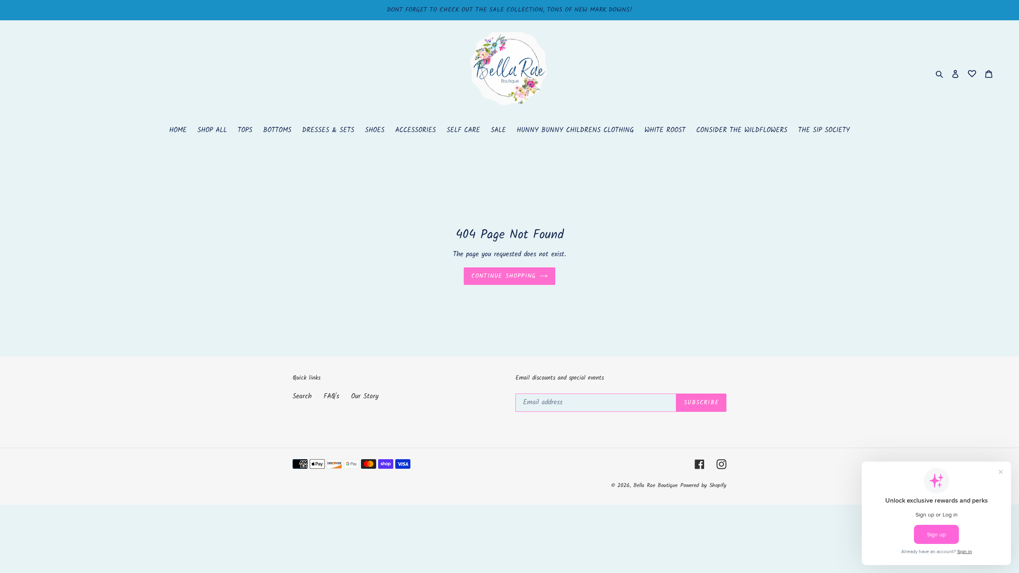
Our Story (365, 396)
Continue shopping (503, 276)
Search (302, 396)
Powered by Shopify (703, 485)
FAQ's (331, 396)
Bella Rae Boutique (655, 485)
